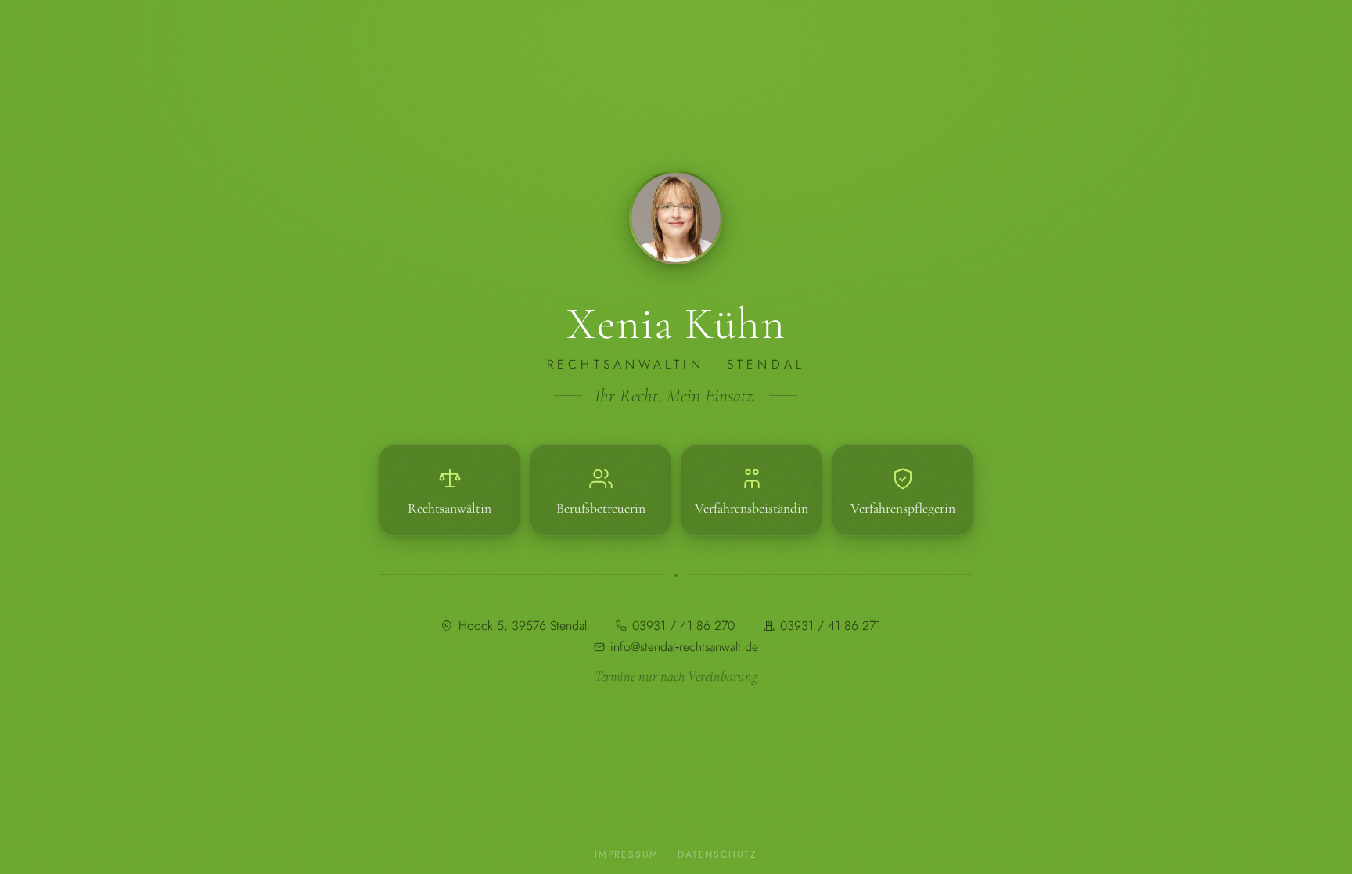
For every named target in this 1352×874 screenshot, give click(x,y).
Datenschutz (717, 854)
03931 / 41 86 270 (683, 626)
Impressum (627, 854)
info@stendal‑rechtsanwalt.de (684, 647)
